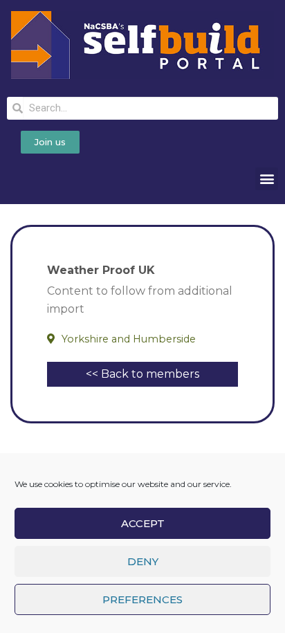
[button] (266, 178)
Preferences (142, 599)
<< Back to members (142, 373)
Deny (142, 561)
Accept (143, 523)
